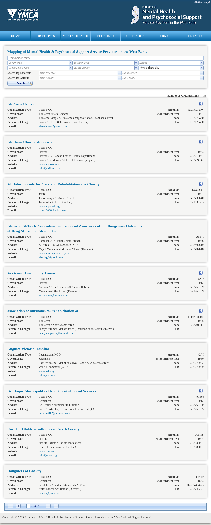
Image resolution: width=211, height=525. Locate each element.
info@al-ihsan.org (49, 168)
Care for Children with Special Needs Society (43, 429)
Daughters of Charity (24, 471)
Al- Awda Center (20, 104)
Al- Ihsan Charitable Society (30, 142)
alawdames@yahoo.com (53, 126)
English (198, 1)
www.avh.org (46, 371)
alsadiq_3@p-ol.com (51, 257)
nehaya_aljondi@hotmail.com (56, 333)
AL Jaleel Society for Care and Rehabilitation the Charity (53, 184)
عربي (207, 1)
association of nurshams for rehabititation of (42, 311)
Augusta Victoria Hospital (28, 349)
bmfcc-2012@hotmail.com (54, 413)
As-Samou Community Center (31, 273)
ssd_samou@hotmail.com (53, 295)
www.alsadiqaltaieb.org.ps (54, 253)
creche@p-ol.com (49, 493)
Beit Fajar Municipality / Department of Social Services (51, 391)
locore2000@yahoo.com (53, 210)
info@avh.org (47, 375)
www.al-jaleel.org (49, 206)
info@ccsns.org (48, 455)
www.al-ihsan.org (49, 164)
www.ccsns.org (47, 451)
